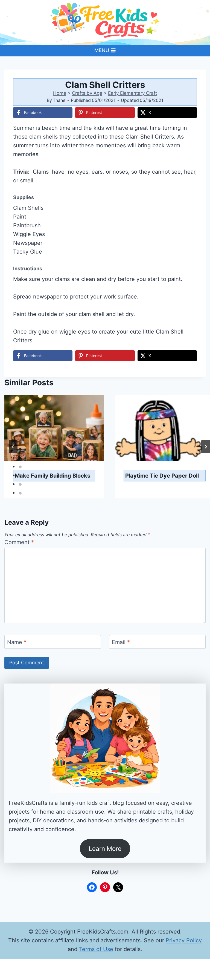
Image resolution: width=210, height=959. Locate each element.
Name (17, 642)
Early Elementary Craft (132, 93)
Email (121, 642)
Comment (19, 542)
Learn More (105, 848)
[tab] (20, 449)
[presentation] (54, 428)
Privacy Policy (184, 940)
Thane (59, 100)
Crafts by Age (87, 93)
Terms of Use (96, 949)
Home (59, 93)
